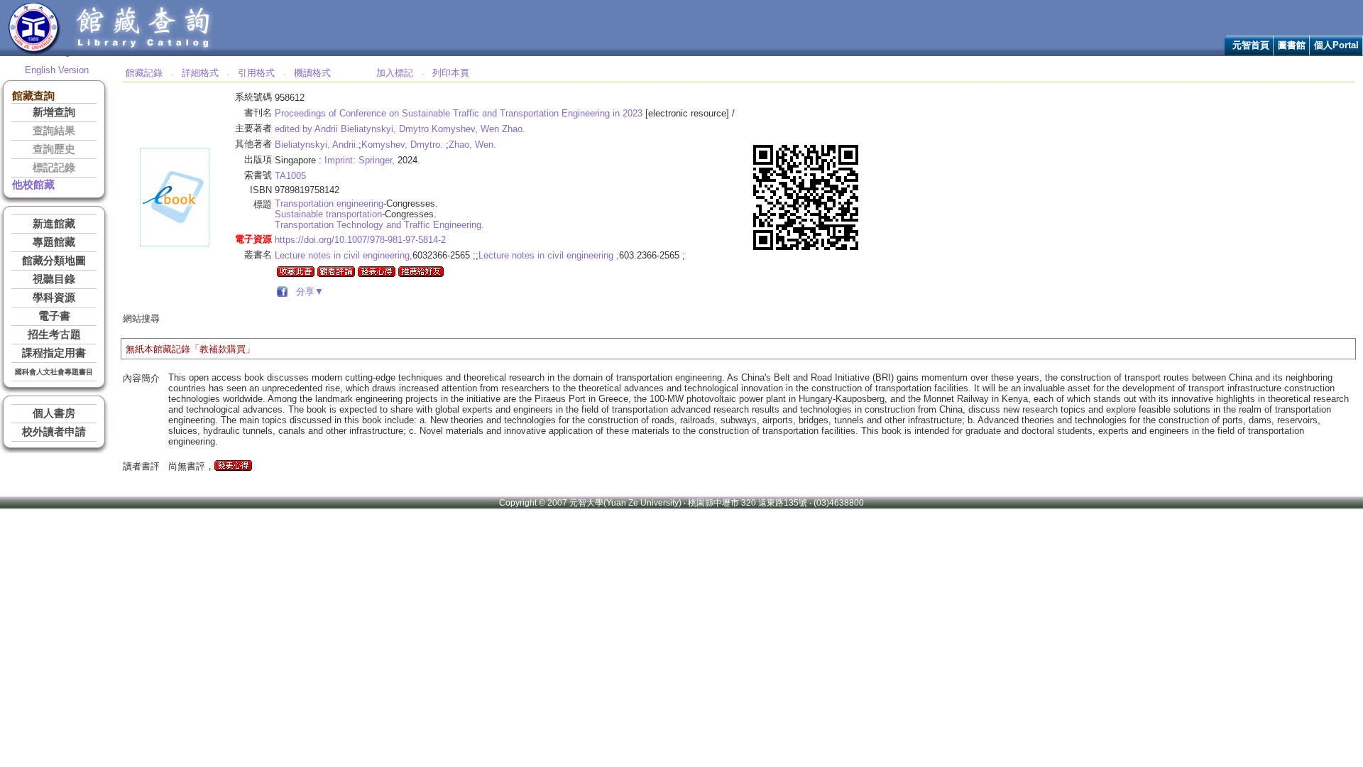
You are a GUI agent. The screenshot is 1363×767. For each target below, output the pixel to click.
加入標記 (394, 72)
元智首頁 (1250, 45)
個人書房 (54, 413)
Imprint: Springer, (359, 160)
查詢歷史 (54, 149)
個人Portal (1336, 45)
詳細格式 (200, 72)
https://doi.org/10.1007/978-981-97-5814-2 (360, 239)
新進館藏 (54, 223)
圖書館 (1291, 45)
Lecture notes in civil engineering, (343, 255)
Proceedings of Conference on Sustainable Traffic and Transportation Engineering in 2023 (458, 113)
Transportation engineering (329, 203)
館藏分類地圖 (54, 260)
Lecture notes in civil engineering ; (548, 255)
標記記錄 (54, 167)
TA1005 (290, 175)
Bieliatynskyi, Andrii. (316, 144)
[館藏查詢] (144, 52)
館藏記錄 (144, 72)
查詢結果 (54, 130)
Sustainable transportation (328, 214)
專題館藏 (54, 242)
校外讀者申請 (54, 431)
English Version (57, 70)
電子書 (54, 316)
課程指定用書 (54, 353)
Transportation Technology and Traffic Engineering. (379, 224)
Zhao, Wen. (472, 144)
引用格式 (256, 72)
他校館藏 (33, 184)
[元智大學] (34, 52)
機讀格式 (312, 72)
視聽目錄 (54, 279)
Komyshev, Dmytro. (402, 144)
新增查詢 (54, 112)
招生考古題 (54, 334)
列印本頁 (450, 72)
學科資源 (54, 297)
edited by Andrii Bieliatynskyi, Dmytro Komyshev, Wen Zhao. (400, 129)
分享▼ (307, 291)
